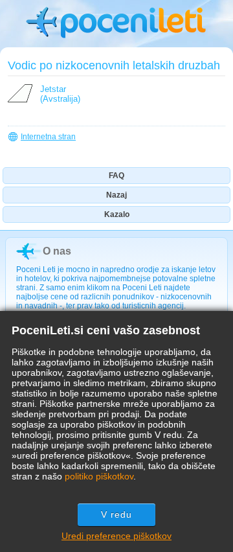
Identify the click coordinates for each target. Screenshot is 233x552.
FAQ (116, 175)
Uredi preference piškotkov (116, 536)
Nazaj (116, 195)
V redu (117, 514)
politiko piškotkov (99, 476)
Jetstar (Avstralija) (60, 94)
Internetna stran (48, 136)
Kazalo (116, 214)
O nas (57, 251)
